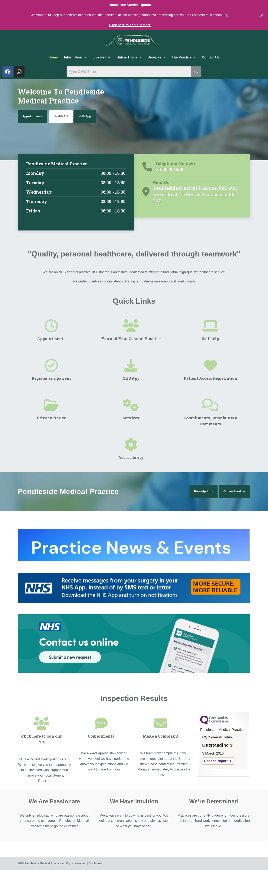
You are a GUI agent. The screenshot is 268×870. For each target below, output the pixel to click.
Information (73, 57)
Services (154, 57)
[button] (75, 57)
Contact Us (211, 57)
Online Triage (126, 57)
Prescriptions (203, 491)
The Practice (182, 57)
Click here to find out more (130, 25)
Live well (99, 57)
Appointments (32, 116)
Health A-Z (61, 116)
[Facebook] (8, 71)
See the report (216, 761)
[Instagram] (19, 71)
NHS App (85, 116)
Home (53, 57)
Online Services (234, 491)
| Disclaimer (94, 863)
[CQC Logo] (214, 723)
